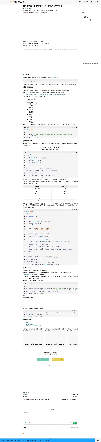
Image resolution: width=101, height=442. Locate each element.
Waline (74, 433)
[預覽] (29, 423)
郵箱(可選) (53, 409)
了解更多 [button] (47, 440)
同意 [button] (98, 440)
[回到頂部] (98, 436)
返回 (74, 396)
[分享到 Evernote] (76, 394)
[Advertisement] (91, 42)
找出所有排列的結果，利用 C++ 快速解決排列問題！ (37, 399)
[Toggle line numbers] (72, 80)
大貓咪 (26, 9)
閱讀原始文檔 (25, 394)
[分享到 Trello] (77, 394)
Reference (85, 17)
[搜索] (95, 2)
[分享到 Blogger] (74, 394)
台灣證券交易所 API (30, 324)
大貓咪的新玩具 (18, 2)
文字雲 (84, 16)
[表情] (27, 423)
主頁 (77, 396)
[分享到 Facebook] (70, 394)
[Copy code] (77, 80)
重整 (50, 431)
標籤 (87, 2)
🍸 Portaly (43, 360)
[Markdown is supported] (25, 423)
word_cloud (56, 77)
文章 (80, 2)
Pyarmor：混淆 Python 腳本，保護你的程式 (38, 344)
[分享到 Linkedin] (71, 394)
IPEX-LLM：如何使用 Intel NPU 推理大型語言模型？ (62, 344)
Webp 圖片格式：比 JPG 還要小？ (68, 399)
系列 (84, 2)
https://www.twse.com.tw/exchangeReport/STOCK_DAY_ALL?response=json (45, 94)
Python (34, 8)
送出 (74, 422)
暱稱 (26, 409)
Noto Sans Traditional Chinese (33, 325)
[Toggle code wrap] (74, 80)
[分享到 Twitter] (69, 394)
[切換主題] (97, 2)
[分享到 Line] (73, 394)
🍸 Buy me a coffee (58, 360)
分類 (91, 2)
